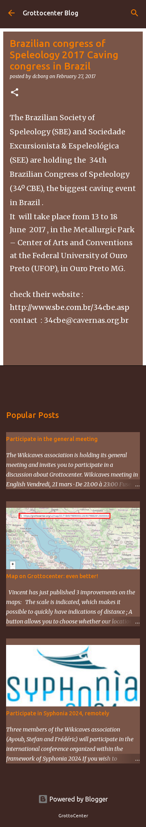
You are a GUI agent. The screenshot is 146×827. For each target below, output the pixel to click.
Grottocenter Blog (50, 13)
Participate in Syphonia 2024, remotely (57, 713)
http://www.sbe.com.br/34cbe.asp (69, 307)
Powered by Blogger (78, 799)
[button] (14, 92)
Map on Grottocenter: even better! (52, 576)
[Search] (135, 13)
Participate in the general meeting (52, 439)
